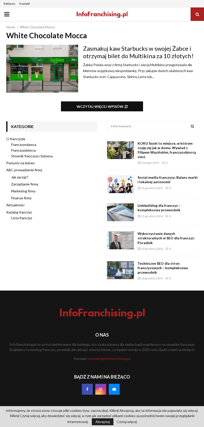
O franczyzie (15, 139)
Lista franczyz (21, 218)
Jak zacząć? (19, 177)
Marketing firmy (23, 191)
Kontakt (24, 3)
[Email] (114, 389)
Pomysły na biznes (20, 163)
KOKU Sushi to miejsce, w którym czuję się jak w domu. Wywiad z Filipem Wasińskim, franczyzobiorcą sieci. (167, 150)
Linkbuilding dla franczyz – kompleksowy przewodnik (159, 207)
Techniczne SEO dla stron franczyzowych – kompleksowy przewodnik (163, 267)
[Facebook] (87, 389)
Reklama (9, 3)
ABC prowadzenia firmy (24, 170)
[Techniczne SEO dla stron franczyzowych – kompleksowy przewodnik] (120, 270)
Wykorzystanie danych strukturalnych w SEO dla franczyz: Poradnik (166, 238)
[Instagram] (100, 389)
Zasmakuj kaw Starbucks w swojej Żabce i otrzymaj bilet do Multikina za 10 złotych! (138, 52)
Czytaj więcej (127, 422)
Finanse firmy (21, 198)
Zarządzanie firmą (24, 184)
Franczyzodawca (23, 144)
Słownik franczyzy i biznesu (32, 156)
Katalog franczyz (19, 212)
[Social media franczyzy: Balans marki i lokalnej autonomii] (120, 184)
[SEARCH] (192, 126)
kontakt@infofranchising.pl (109, 358)
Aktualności (15, 205)
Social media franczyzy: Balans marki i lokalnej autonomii (168, 179)
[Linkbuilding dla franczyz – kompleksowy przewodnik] (120, 212)
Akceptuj (103, 422)
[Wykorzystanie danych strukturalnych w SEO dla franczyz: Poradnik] (120, 240)
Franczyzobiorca (23, 150)
